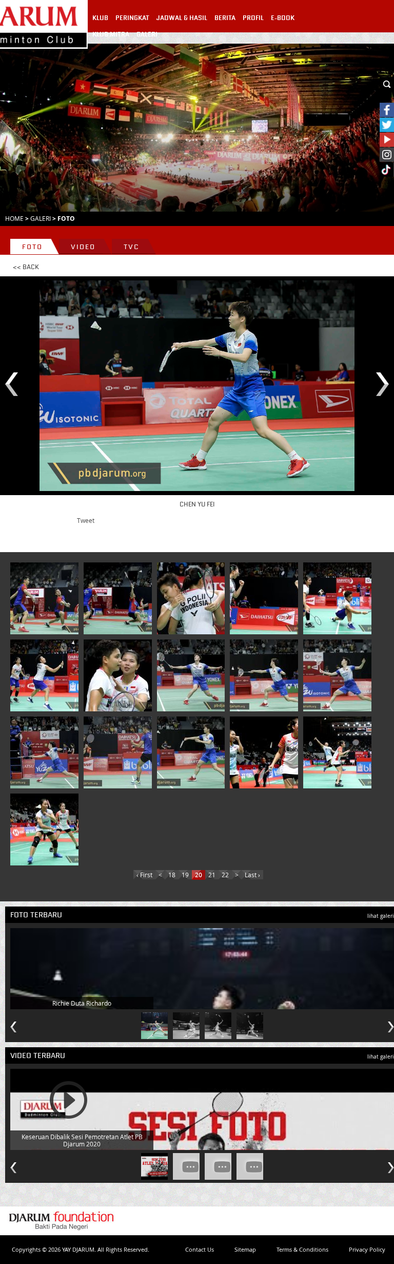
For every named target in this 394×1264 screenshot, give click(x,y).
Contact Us (199, 1249)
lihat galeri (380, 916)
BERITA (224, 18)
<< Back (26, 267)
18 (171, 875)
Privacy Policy (367, 1249)
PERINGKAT (132, 18)
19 (185, 875)
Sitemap (245, 1249)
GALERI (146, 34)
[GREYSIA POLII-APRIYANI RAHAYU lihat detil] (193, 598)
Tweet (85, 520)
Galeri (40, 218)
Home (14, 218)
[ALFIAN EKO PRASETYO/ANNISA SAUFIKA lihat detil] (119, 752)
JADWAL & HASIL (181, 18)
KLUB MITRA (110, 34)
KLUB (100, 18)
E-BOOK (282, 18)
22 (225, 875)
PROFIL (253, 18)
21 (211, 875)
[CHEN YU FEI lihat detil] (193, 675)
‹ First (144, 875)
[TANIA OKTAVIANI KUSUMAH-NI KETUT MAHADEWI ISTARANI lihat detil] (266, 752)
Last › (252, 875)
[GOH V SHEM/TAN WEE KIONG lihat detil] (46, 598)
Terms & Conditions (302, 1249)
